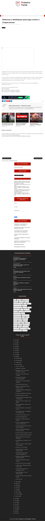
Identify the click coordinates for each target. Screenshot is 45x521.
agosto (17, 481)
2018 (16, 350)
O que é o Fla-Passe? (19, 366)
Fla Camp (25, 307)
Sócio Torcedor (23, 328)
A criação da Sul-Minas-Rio (21, 416)
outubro (17, 362)
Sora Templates (20, 519)
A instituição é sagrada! (20, 368)
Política (19, 326)
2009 (16, 508)
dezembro (18, 358)
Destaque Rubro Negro (18, 303)
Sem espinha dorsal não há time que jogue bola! (7, 124)
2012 (16, 502)
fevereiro (18, 494)
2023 (16, 339)
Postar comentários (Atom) (11, 160)
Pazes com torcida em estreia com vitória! (21, 124)
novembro (18, 360)
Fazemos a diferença (18, 307)
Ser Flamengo (16, 328)
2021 (16, 344)
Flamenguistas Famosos (20, 246)
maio (17, 487)
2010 (16, 506)
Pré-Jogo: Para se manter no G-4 (22, 414)
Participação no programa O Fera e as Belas (22, 185)
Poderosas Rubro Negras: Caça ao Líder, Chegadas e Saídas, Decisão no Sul (22, 193)
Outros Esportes (26, 324)
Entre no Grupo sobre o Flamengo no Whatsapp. (11, 91)
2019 (16, 348)
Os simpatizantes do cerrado (21, 395)
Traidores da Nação (17, 330)
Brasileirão (19, 299)
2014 (16, 498)
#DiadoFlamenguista (19, 244)
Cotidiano (26, 301)
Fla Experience (16, 309)
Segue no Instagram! (5, 88)
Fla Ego (29, 307)
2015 (16, 356)
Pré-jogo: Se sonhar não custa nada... (23, 393)
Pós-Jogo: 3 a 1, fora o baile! (21, 447)
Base (15, 299)
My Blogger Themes (30, 519)
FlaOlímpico (21, 311)
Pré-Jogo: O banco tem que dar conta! (23, 432)
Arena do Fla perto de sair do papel (22, 463)
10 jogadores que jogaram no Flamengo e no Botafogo (20, 259)
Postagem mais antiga (38, 158)
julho (17, 483)
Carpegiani (21, 301)
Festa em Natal (18, 479)
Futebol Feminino (25, 315)
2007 (16, 513)
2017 (16, 352)
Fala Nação (24, 305)
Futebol (20, 24)
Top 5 (29, 328)
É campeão (25, 330)
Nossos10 (15, 324)
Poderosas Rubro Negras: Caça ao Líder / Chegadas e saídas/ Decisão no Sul (21, 187)
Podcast (15, 326)
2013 (16, 500)
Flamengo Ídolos (17, 313)
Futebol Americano (17, 315)
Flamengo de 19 (27, 311)
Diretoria (29, 303)
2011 (16, 504)
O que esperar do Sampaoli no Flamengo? (35, 124)
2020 (16, 346)
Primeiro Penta (25, 326)
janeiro (17, 496)
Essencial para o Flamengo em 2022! (21, 277)
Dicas (25, 303)
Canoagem (16, 301)
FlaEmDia (15, 311)
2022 (16, 342)
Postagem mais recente (7, 158)
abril (17, 489)
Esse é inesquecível (17, 305)
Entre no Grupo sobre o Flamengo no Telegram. (11, 90)
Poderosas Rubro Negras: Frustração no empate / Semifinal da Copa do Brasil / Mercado (22, 190)
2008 (16, 511)
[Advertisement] (22, 11)
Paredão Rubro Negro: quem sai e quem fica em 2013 (21, 265)
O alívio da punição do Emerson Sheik (23, 434)
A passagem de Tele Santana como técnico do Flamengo (21, 272)
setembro (18, 364)
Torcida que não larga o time (21, 384)
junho (17, 485)
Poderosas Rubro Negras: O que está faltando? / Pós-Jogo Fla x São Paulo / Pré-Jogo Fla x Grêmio (22, 182)
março (17, 492)
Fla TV (22, 309)
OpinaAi (20, 324)
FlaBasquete (27, 309)
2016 (16, 354)
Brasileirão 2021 (25, 299)
